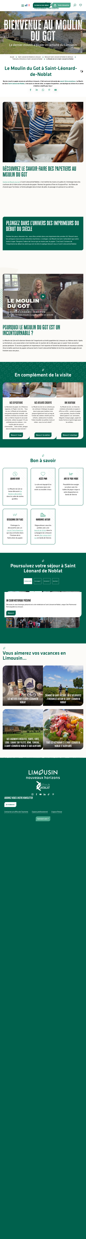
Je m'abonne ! (10, 804)
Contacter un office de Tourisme (16, 811)
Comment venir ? (43, 819)
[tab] (28, 581)
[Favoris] (81, 5)
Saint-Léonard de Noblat (16, 84)
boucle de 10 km (40, 530)
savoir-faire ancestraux (68, 81)
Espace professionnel (40, 811)
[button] (74, 5)
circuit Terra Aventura (15, 530)
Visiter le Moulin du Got (11, 182)
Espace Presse (57, 811)
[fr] (28, 5)
